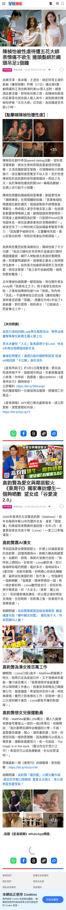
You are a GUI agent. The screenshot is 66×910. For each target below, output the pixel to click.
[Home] (15, 3)
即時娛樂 (7, 70)
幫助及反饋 (38, 881)
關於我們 (7, 881)
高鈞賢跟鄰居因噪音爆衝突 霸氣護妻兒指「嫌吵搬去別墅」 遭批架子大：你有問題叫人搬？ (32, 615)
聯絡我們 (7, 875)
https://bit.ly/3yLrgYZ (16, 412)
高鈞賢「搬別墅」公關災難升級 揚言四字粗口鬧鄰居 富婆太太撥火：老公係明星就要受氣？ (33, 779)
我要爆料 (37, 887)
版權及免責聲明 (40, 875)
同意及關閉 (52, 899)
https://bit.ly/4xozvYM (23, 767)
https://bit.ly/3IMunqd (30, 386)
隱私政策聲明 (9, 887)
